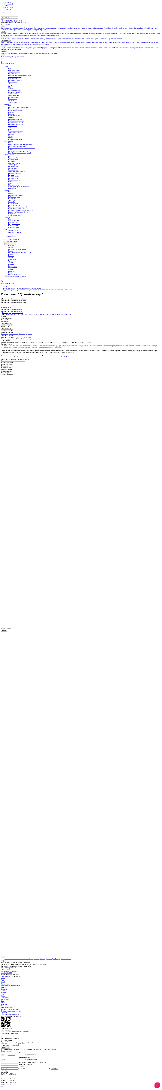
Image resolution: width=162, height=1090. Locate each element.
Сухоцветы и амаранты (8, 35)
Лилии (38, 35)
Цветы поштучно (28, 33)
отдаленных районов (35, 339)
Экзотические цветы (22, 35)
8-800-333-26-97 (6, 21)
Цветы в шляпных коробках (34, 39)
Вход (2, 19)
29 (15, 1084)
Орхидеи (76, 33)
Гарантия (4, 1012)
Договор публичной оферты (17, 249)
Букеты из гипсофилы (42, 33)
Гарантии (11, 256)
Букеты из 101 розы (127, 28)
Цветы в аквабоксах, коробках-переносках (57, 39)
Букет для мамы (22, 42)
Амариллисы (144, 33)
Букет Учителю (60, 48)
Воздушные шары (27, 53)
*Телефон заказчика (30, 1055)
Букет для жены (141, 42)
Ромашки (58, 33)
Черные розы (44, 30)
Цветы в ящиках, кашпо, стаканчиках (13, 39)
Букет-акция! (31, 42)
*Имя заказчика (23, 1053)
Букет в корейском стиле (8, 42)
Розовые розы (26, 30)
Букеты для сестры (152, 42)
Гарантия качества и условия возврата (13, 361)
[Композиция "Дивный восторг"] (12, 309)
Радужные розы (17, 30)
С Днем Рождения (26, 48)
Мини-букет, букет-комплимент (32, 44)
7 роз (105, 28)
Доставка (11, 257)
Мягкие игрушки (6, 53)
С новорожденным (15, 49)
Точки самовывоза (13, 239)
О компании (12, 259)
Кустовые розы (28, 28)
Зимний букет (52, 42)
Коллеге (3, 44)
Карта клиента (13, 267)
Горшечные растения (52, 35)
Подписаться (5, 1047)
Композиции (8, 141)
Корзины (74, 39)
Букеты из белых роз (87, 28)
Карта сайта (12, 264)
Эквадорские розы (17, 28)
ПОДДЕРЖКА (5, 24)
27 (11, 1084)
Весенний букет (63, 42)
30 (2, 1086)
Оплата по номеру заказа (9, 1006)
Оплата (10, 251)
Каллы (158, 33)
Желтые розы (152, 28)
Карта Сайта (12, 271)
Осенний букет (82, 42)
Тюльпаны (151, 33)
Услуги (6, 5)
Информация (11, 244)
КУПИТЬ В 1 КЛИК (7, 325)
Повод (6, 190)
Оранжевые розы (6, 30)
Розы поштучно (75, 28)
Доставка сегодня (6, 57)
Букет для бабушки (129, 42)
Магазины (7, 2)
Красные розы (98, 28)
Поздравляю (5, 49)
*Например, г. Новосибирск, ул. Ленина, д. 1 (32, 1062)
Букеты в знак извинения (106, 48)
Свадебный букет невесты (95, 42)
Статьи (10, 269)
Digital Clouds (13, 1033)
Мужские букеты (16, 44)
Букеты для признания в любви (87, 48)
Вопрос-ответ (12, 266)
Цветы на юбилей (71, 48)
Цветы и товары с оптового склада (12, 33)
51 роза (118, 28)
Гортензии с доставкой (116, 33)
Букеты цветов (9, 154)
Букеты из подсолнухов (131, 33)
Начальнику (46, 44)
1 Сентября (51, 48)
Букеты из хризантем (86, 33)
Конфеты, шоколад (40, 53)
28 (13, 1084)
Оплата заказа (8, 7)
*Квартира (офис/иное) (25, 1064)
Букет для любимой (110, 42)
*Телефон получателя (30, 1059)
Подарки (7, 217)
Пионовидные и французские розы (45, 28)
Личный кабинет (12, 241)
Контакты (11, 254)
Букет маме (36, 48)
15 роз (109, 28)
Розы (6, 66)
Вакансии (7, 9)
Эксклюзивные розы (63, 28)
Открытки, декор (51, 53)
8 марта (3, 48)
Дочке (8, 44)
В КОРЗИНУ (5, 321)
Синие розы (35, 30)
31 (4, 1086)
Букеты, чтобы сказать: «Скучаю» (150, 48)
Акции (10, 247)
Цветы (6, 104)
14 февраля (43, 48)
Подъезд (21, 1066)
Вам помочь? (8, 4)
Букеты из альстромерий (101, 33)
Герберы (52, 33)
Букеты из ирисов (67, 33)
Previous (4, 630)
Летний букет (72, 42)
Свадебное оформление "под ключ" (111, 39)
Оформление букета (18, 57)
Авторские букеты (42, 42)
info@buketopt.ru (6, 976)
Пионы (43, 35)
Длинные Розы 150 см (141, 28)
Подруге (120, 42)
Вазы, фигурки (17, 53)
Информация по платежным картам (19, 252)
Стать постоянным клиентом (16, 276)
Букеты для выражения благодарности (126, 48)
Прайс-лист (12, 261)
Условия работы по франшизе (10, 985)
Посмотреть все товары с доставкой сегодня (15, 359)
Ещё (5, 229)
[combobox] (3, 1055)
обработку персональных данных (45, 1049)
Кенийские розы (6, 28)
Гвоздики (33, 35)
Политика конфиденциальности (11, 1011)
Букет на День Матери (13, 48)
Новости (11, 246)
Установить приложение (8, 968)
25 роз (114, 28)
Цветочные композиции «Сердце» (88, 39)
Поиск (10, 273)
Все (9, 68)
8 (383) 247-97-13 (16, 21)
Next (3, 957)
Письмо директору (14, 274)
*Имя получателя (24, 1057)
